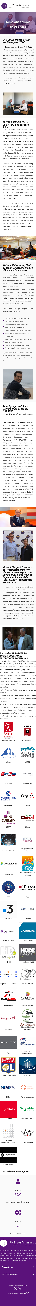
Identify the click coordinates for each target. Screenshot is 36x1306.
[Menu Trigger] (31, 6)
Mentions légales (12, 1293)
